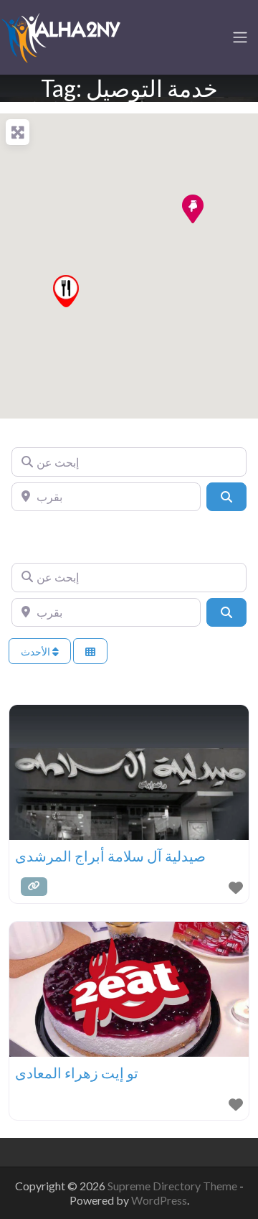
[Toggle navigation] (240, 37)
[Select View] (90, 651)
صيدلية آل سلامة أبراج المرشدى (110, 855)
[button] (192, 208)
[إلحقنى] (61, 35)
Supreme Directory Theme (173, 1185)
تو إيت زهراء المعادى (76, 1072)
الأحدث (36, 651)
